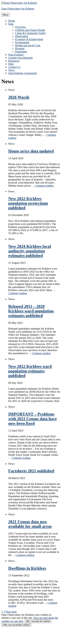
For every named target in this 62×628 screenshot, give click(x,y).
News (11, 70)
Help (11, 63)
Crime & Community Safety (30, 33)
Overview (20, 26)
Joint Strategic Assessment (22, 73)
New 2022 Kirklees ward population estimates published (30, 371)
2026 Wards (18, 97)
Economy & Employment (29, 39)
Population (21, 51)
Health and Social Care (27, 45)
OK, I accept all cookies (38, 621)
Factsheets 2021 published (31, 471)
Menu (5, 15)
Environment (22, 42)
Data (10, 23)
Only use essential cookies (16, 625)
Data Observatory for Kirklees (17, 8)
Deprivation (21, 36)
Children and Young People (30, 30)
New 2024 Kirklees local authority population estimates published (29, 251)
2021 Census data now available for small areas (30, 523)
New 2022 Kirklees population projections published (28, 203)
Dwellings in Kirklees (27, 568)
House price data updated (31, 151)
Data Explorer (16, 54)
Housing (19, 48)
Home (11, 20)
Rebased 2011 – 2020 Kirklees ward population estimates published (31, 311)
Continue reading (44, 185)
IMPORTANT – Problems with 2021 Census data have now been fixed (32, 419)
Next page (11, 611)
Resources (13, 60)
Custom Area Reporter (20, 57)
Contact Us (14, 67)
